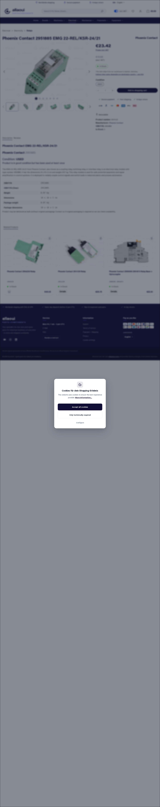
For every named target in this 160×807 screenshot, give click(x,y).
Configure (80, 423)
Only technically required (80, 415)
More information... (83, 397)
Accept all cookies (80, 407)
